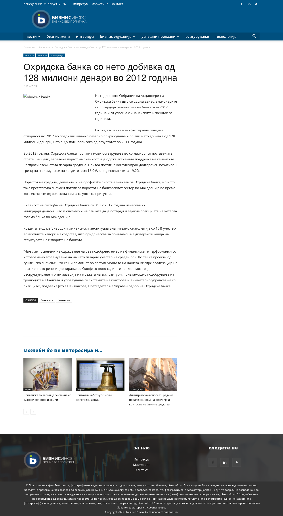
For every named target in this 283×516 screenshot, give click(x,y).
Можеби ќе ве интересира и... (62, 350)
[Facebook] (241, 4)
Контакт (117, 4)
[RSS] (256, 4)
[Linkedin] (249, 4)
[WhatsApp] (58, 327)
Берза (28, 389)
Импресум (80, 4)
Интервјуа (85, 36)
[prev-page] (26, 411)
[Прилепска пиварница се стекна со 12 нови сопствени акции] (47, 374)
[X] (38, 327)
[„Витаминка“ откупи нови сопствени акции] (100, 374)
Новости (42, 55)
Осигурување (197, 36)
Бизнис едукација (116, 36)
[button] (254, 37)
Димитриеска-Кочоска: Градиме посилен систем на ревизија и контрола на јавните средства (151, 399)
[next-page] (33, 411)
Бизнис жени (58, 36)
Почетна (29, 47)
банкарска (47, 300)
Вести (32, 36)
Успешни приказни (159, 36)
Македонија (56, 55)
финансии (64, 300)
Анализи (44, 47)
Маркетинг (100, 4)
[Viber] (78, 327)
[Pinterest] (48, 327)
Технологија (226, 36)
